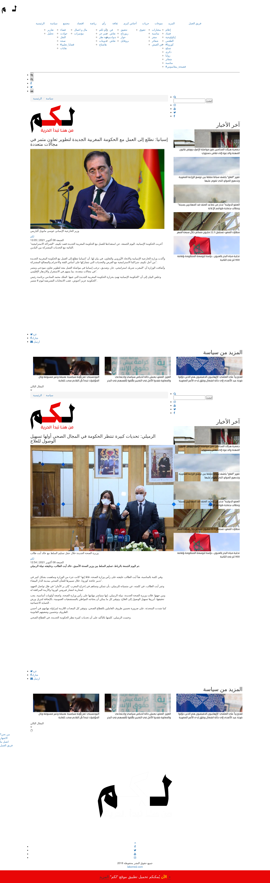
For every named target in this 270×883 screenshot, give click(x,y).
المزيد (171, 23)
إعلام (168, 29)
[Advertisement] (99, 307)
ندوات (113, 37)
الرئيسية (40, 23)
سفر (154, 37)
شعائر (155, 41)
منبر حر (103, 33)
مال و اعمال (80, 29)
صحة (63, 41)
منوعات (159, 23)
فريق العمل (195, 23)
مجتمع (66, 23)
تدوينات (103, 41)
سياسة (53, 23)
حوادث (63, 33)
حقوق (142, 29)
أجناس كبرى (130, 23)
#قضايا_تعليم (67, 44)
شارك (35, 338)
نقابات (63, 48)
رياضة (93, 23)
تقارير (50, 29)
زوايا (167, 55)
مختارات (156, 29)
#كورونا (169, 44)
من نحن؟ (5, 734)
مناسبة (155, 33)
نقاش (113, 33)
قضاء (63, 29)
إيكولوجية (170, 37)
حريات (145, 23)
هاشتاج (103, 44)
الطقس (169, 41)
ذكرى (168, 52)
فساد (168, 33)
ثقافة (115, 23)
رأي (104, 23)
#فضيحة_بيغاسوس (175, 66)
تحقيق (124, 29)
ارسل (36, 341)
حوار (123, 37)
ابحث (209, 101)
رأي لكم (103, 29)
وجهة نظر (104, 37)
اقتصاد (80, 23)
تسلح (168, 48)
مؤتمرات (79, 33)
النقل (63, 37)
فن (111, 29)
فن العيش (157, 44)
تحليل (50, 33)
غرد (35, 334)
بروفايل (125, 41)
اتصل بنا (4, 741)
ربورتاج (124, 33)
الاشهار (4, 738)
